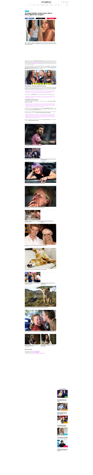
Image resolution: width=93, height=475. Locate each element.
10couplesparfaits (36, 352)
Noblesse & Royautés (64, 409)
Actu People (65, 446)
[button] (61, 2)
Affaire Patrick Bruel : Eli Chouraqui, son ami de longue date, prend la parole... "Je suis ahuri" (62, 450)
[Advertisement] (46, 7)
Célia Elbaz (37, 353)
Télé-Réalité (65, 434)
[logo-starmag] (46, 2)
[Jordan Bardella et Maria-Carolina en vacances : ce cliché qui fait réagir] (62, 419)
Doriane (31, 16)
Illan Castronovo (42, 353)
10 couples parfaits (37, 351)
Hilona (34, 353)
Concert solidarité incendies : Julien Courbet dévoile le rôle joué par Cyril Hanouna (61, 400)
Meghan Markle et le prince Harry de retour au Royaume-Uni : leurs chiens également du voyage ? (62, 413)
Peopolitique (65, 422)
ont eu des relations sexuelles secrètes (36, 63)
